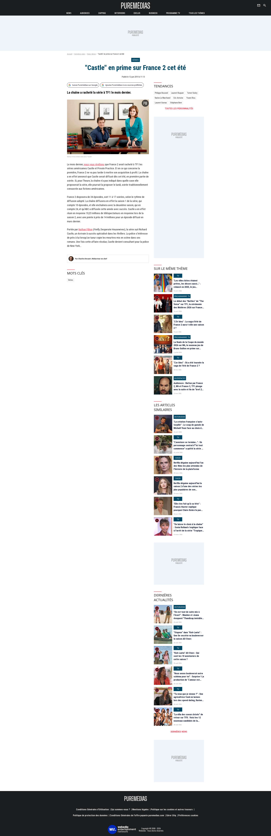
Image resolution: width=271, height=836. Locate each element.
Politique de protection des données (90, 815)
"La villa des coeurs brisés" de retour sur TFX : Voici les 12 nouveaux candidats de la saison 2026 (188, 719)
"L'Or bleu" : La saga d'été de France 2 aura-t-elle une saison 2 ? (189, 324)
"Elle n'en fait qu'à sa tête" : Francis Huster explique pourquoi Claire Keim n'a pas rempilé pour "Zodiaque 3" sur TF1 (188, 510)
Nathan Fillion (85, 229)
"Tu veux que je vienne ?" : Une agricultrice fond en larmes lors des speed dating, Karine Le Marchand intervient (188, 699)
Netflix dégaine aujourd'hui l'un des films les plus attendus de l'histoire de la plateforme (188, 465)
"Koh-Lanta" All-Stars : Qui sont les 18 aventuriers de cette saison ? (186, 656)
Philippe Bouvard (161, 93)
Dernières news (79, 54)
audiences (84, 13)
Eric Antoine (178, 98)
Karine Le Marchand (162, 98)
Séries (70, 280)
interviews (119, 13)
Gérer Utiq (171, 815)
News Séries (91, 54)
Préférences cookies (188, 815)
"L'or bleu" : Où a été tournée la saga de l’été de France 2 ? (189, 364)
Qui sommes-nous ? (120, 809)
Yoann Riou (190, 98)
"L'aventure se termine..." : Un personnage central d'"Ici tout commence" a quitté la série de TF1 (189, 447)
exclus (137, 13)
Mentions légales (140, 809)
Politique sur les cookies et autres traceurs (172, 809)
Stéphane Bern (176, 103)
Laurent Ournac (161, 103)
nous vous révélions (94, 164)
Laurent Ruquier (177, 93)
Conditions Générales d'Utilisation (92, 809)
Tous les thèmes (197, 13)
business (153, 13)
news (68, 13)
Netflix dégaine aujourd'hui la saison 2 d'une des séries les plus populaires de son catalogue (188, 488)
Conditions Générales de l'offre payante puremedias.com (137, 815)
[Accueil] (135, 5)
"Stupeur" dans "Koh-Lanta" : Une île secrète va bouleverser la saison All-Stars (189, 635)
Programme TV (173, 13)
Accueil (69, 54)
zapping (102, 13)
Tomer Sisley (192, 93)
